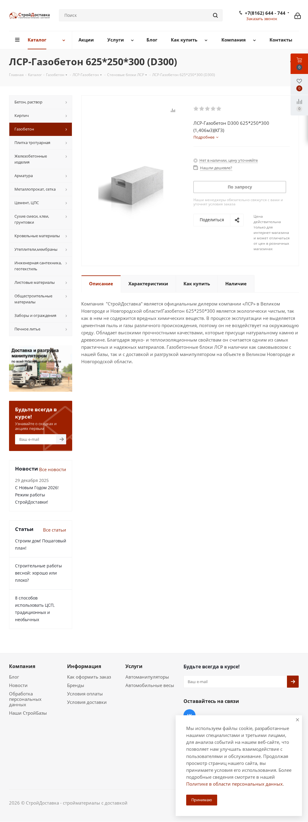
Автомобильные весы (149, 685)
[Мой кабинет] (297, 15)
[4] (213, 108)
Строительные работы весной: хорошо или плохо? (38, 573)
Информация (84, 666)
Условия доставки (87, 702)
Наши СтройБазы (28, 713)
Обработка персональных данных (25, 699)
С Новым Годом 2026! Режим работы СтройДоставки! (37, 495)
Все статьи (54, 530)
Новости (18, 685)
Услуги (134, 666)
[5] (219, 108)
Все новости (52, 469)
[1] (196, 108)
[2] (202, 108)
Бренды (75, 685)
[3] (208, 108)
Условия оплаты (85, 694)
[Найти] (215, 15)
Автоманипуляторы (147, 677)
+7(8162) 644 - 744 (265, 13)
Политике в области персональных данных (234, 784)
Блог (14, 677)
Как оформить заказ (89, 677)
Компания (22, 666)
